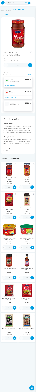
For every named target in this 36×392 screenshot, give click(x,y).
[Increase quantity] (30, 65)
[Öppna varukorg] (31, 387)
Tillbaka (6, 14)
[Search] (29, 3)
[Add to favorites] (16, 164)
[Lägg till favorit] (31, 52)
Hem (2, 10)
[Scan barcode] (26, 3)
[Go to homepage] (3, 3)
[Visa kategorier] (33, 3)
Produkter (8, 10)
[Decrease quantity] (6, 65)
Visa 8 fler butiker (9, 85)
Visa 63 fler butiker (9, 97)
